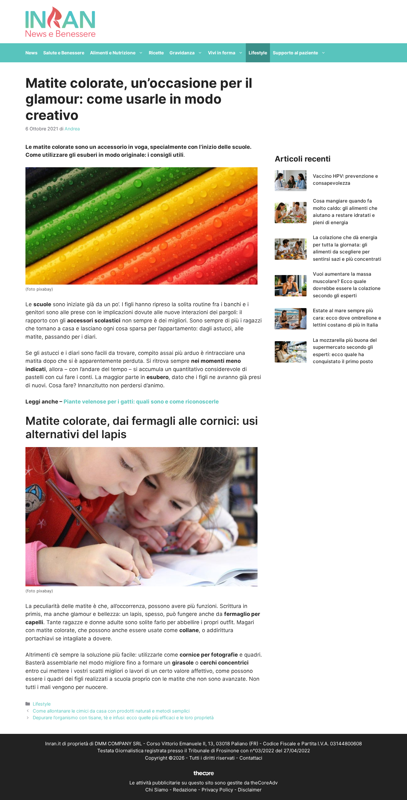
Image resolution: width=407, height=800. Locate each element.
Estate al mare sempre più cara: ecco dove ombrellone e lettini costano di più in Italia (347, 317)
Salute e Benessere (63, 52)
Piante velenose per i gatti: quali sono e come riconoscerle (141, 401)
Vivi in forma (221, 52)
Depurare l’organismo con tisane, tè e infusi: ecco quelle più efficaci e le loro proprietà (123, 717)
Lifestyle (258, 52)
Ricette (156, 52)
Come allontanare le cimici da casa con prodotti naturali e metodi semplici (111, 711)
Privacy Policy (217, 790)
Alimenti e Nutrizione (112, 52)
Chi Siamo (156, 790)
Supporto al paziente (295, 52)
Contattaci (250, 758)
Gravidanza (182, 52)
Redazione (185, 790)
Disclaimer (250, 790)
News (31, 52)
